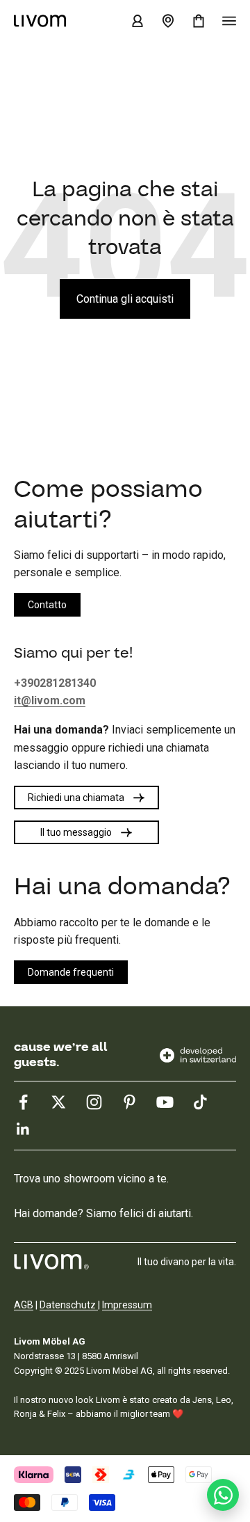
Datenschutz (69, 1304)
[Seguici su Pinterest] (129, 1102)
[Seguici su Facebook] (23, 1102)
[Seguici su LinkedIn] (23, 1129)
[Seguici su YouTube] (165, 1102)
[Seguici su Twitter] (58, 1102)
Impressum (127, 1304)
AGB (23, 1304)
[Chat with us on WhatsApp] (223, 1495)
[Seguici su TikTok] (200, 1102)
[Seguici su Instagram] (94, 1102)
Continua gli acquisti (125, 299)
